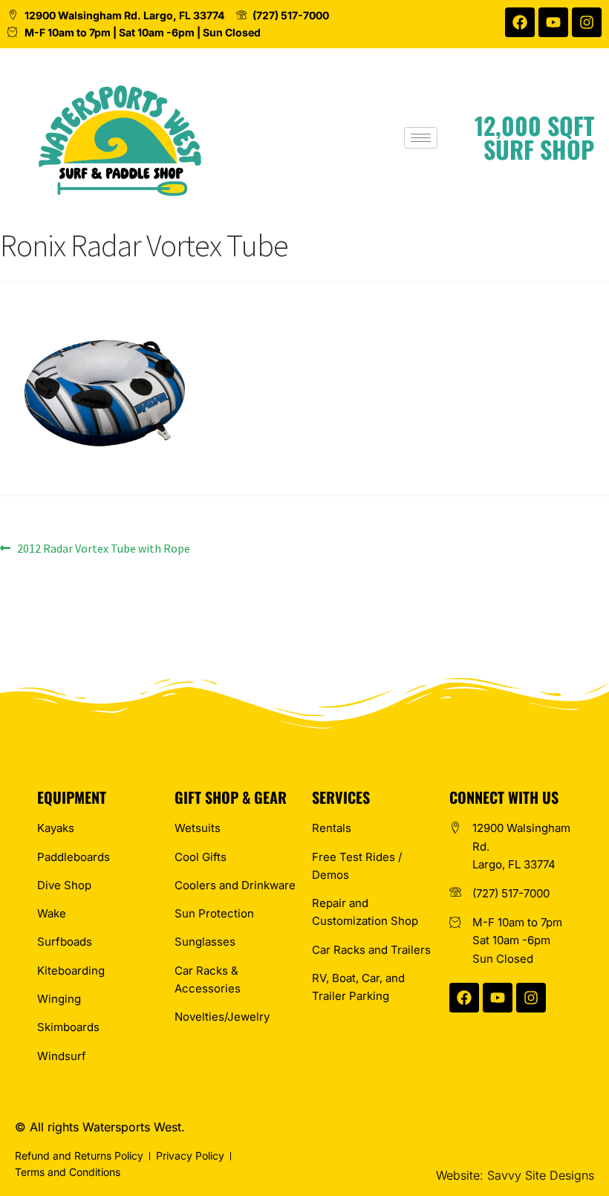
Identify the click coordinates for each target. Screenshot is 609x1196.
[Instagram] (587, 22)
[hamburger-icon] (420, 138)
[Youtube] (553, 22)
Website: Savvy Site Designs (515, 1175)
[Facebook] (520, 22)
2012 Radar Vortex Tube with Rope (103, 547)
